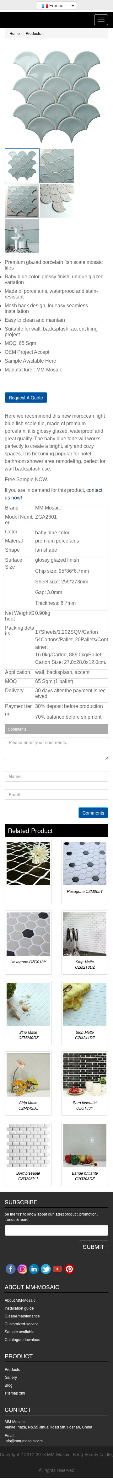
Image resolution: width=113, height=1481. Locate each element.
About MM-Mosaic (20, 1300)
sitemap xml (15, 1392)
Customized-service (22, 1323)
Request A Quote (26, 397)
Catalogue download (22, 1339)
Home (14, 33)
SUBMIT (93, 1246)
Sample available (20, 1331)
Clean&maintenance (22, 1315)
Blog (9, 1385)
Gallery (11, 1377)
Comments (93, 813)
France (55, 5)
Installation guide (19, 1308)
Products (33, 33)
